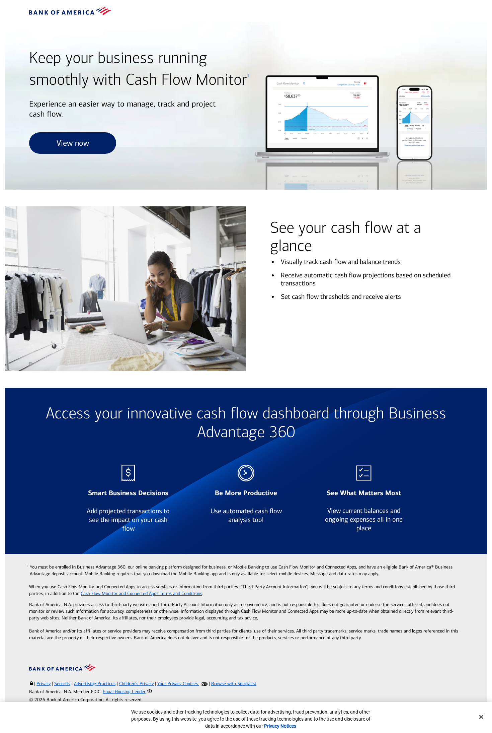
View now (73, 143)
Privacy (43, 683)
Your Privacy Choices (178, 683)
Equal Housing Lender (124, 691)
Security (62, 683)
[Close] (481, 717)
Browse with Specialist (233, 683)
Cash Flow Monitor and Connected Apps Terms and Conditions (141, 593)
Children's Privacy (136, 683)
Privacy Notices (280, 726)
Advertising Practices (94, 683)
